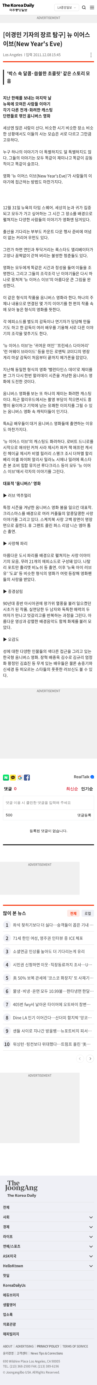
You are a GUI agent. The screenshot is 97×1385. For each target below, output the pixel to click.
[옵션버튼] (91, 55)
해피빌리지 (11, 1333)
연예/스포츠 (11, 1246)
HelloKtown (13, 1265)
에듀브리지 (11, 1294)
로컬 (88, 913)
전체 (73, 913)
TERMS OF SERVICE (75, 1346)
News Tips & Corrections (47, 1353)
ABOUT (7, 1346)
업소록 (8, 1314)
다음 (90, 1059)
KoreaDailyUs (14, 1285)
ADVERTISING (25, 1346)
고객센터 (22, 1353)
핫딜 (6, 1275)
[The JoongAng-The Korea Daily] (21, 1189)
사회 (6, 1216)
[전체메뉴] (92, 7)
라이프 (8, 1236)
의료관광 (9, 1324)
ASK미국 (9, 1255)
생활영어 (9, 1304)
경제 (6, 1226)
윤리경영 (8, 1353)
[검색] (84, 7)
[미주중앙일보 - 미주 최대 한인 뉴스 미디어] (18, 7)
